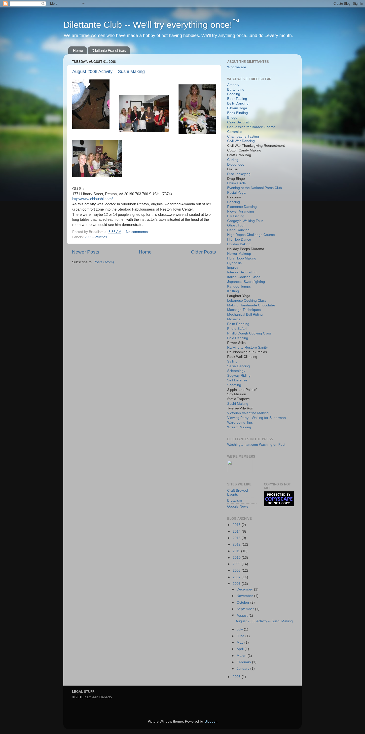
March (242, 656)
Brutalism (234, 500)
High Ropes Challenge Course (251, 235)
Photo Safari (237, 328)
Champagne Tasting (243, 136)
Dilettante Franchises (109, 50)
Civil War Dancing (241, 141)
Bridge (232, 117)
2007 (237, 577)
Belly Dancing (238, 103)
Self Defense (237, 380)
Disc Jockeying (239, 174)
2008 (237, 570)
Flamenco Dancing (242, 207)
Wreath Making (239, 427)
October (243, 602)
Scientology (236, 371)
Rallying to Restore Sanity (247, 347)
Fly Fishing (235, 216)
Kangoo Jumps (239, 286)
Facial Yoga (236, 192)
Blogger (211, 721)
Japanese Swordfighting (246, 282)
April (241, 649)
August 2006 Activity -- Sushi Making (108, 71)
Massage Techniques (244, 310)
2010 (237, 557)
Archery (233, 85)
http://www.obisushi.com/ (92, 199)
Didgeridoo (235, 164)
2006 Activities (96, 237)
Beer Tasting (237, 99)
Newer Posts (85, 252)
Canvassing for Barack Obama (251, 127)
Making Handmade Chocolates (251, 305)
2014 (237, 531)
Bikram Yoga (237, 108)
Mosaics (233, 319)
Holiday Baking (239, 244)
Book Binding (237, 113)
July (240, 629)
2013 (237, 538)
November (245, 596)
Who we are (236, 67)
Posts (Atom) (104, 262)
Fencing (233, 202)
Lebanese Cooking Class (246, 300)
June (241, 636)
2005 (237, 677)
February (244, 662)
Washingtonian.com (242, 444)
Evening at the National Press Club (254, 188)
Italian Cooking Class (243, 277)
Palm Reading (238, 324)
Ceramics (234, 132)
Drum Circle (236, 183)
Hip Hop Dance (239, 239)
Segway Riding (239, 375)
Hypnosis (234, 263)
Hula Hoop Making (241, 258)
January (243, 668)
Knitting (233, 291)
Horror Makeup (239, 254)
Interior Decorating (241, 272)
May (240, 642)
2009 (237, 564)
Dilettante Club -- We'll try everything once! (151, 25)
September (246, 609)
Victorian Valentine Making (248, 413)
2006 (237, 584)
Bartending (235, 89)
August (243, 615)
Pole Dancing (237, 338)
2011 (237, 551)
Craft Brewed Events (237, 492)
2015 (237, 525)
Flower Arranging (240, 211)
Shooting (234, 385)
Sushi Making (237, 403)
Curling (232, 160)
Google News (237, 506)
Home (78, 50)
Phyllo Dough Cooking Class (249, 333)
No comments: (138, 232)
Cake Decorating (240, 122)
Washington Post (272, 444)
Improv (232, 267)
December (245, 589)
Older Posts (203, 252)
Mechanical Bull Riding (245, 314)
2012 (237, 544)
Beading (233, 94)
